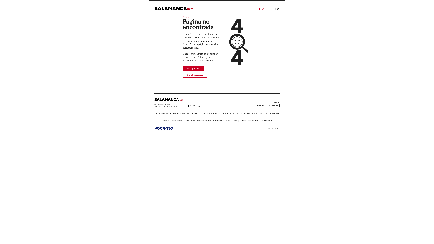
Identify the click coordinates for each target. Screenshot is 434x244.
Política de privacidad (228, 113)
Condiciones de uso (214, 113)
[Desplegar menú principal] (278, 9)
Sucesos (193, 120)
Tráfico (187, 120)
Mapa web (247, 113)
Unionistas (242, 120)
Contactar (157, 113)
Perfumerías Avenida (231, 120)
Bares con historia (218, 120)
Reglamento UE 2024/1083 (198, 113)
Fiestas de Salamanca (177, 120)
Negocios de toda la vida (204, 120)
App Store (261, 106)
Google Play (274, 106)
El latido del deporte (266, 120)
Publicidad (239, 113)
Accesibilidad (185, 113)
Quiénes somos (166, 113)
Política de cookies (274, 113)
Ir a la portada (193, 68)
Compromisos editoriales (259, 113)
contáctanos (199, 57)
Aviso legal (176, 113)
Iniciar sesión (267, 9)
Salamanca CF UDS (253, 120)
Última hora (165, 120)
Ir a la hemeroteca (195, 75)
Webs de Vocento (273, 128)
